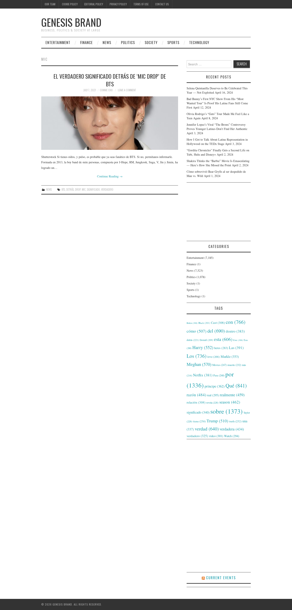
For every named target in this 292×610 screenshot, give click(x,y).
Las (236, 347)
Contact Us (162, 4)
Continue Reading (109, 176)
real (213, 395)
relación (196, 402)
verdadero (107, 189)
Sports (173, 42)
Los (196, 355)
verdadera (232, 429)
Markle (230, 356)
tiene (199, 421)
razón (196, 394)
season (229, 402)
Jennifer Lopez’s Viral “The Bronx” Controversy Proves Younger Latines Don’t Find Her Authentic (217, 126)
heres (221, 348)
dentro (235, 331)
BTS (63, 189)
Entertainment (58, 42)
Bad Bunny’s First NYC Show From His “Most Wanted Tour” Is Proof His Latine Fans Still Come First (217, 103)
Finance (86, 42)
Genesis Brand (71, 22)
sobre (226, 411)
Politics (128, 42)
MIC (84, 189)
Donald (206, 340)
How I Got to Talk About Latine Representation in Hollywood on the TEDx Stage (217, 141)
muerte (234, 365)
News (107, 42)
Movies (219, 365)
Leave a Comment (127, 90)
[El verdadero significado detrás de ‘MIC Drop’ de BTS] (109, 123)
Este (238, 340)
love (213, 357)
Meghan (199, 364)
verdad (207, 429)
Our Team (50, 4)
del (216, 330)
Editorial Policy (93, 4)
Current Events (221, 577)
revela (212, 402)
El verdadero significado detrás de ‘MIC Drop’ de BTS (109, 80)
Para (218, 375)
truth (235, 421)
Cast (218, 322)
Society (151, 42)
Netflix (202, 375)
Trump (217, 421)
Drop (78, 189)
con (235, 321)
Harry (202, 347)
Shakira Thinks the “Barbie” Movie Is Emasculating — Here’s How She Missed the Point (218, 163)
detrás (70, 189)
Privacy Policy (118, 4)
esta (223, 339)
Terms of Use (141, 4)
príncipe (215, 386)
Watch (231, 436)
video (216, 436)
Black (204, 322)
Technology (199, 42)
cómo (196, 331)
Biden (192, 322)
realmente (232, 394)
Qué (236, 385)
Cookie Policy (70, 4)
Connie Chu (106, 90)
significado (93, 189)
